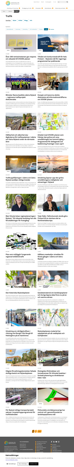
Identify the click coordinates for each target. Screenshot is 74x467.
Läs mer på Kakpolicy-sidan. (12, 459)
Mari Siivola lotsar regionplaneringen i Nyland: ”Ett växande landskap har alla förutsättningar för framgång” (21, 218)
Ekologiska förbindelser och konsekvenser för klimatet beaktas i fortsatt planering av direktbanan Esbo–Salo (52, 374)
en (55, 2)
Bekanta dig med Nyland (60, 8)
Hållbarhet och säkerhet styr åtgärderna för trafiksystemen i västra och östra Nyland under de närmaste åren (21, 138)
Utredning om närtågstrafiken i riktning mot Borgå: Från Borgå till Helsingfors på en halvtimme (19, 333)
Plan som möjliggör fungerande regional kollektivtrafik (18, 255)
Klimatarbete (38, 8)
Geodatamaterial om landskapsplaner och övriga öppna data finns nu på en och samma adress (52, 295)
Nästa (39, 431)
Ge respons (54, 444)
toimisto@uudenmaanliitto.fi (27, 449)
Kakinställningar (12, 463)
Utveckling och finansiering (12, 8)
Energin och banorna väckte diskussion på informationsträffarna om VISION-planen (52, 97)
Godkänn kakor (33, 463)
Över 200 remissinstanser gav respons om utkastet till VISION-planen (21, 57)
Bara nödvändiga (23, 463)
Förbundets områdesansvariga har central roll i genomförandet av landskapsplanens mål (51, 412)
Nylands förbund (36, 2)
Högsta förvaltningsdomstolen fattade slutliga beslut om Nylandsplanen (21, 372)
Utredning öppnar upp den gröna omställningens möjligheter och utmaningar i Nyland (51, 180)
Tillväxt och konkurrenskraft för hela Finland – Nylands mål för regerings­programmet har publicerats (52, 58)
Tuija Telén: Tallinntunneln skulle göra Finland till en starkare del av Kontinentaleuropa (52, 218)
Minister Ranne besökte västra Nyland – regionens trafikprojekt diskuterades (21, 97)
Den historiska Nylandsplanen (18, 292)
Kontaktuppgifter (48, 2)
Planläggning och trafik (26, 8)
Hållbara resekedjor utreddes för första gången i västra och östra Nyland (50, 256)
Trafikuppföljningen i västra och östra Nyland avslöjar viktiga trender (20, 178)
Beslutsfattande (48, 8)
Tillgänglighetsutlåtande (57, 450)
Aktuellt (42, 2)
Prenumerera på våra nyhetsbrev (56, 446)
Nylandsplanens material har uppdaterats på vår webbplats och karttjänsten (51, 333)
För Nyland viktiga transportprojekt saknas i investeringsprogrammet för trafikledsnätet (20, 412)
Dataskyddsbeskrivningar (57, 452)
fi (53, 2)
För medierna (54, 449)
